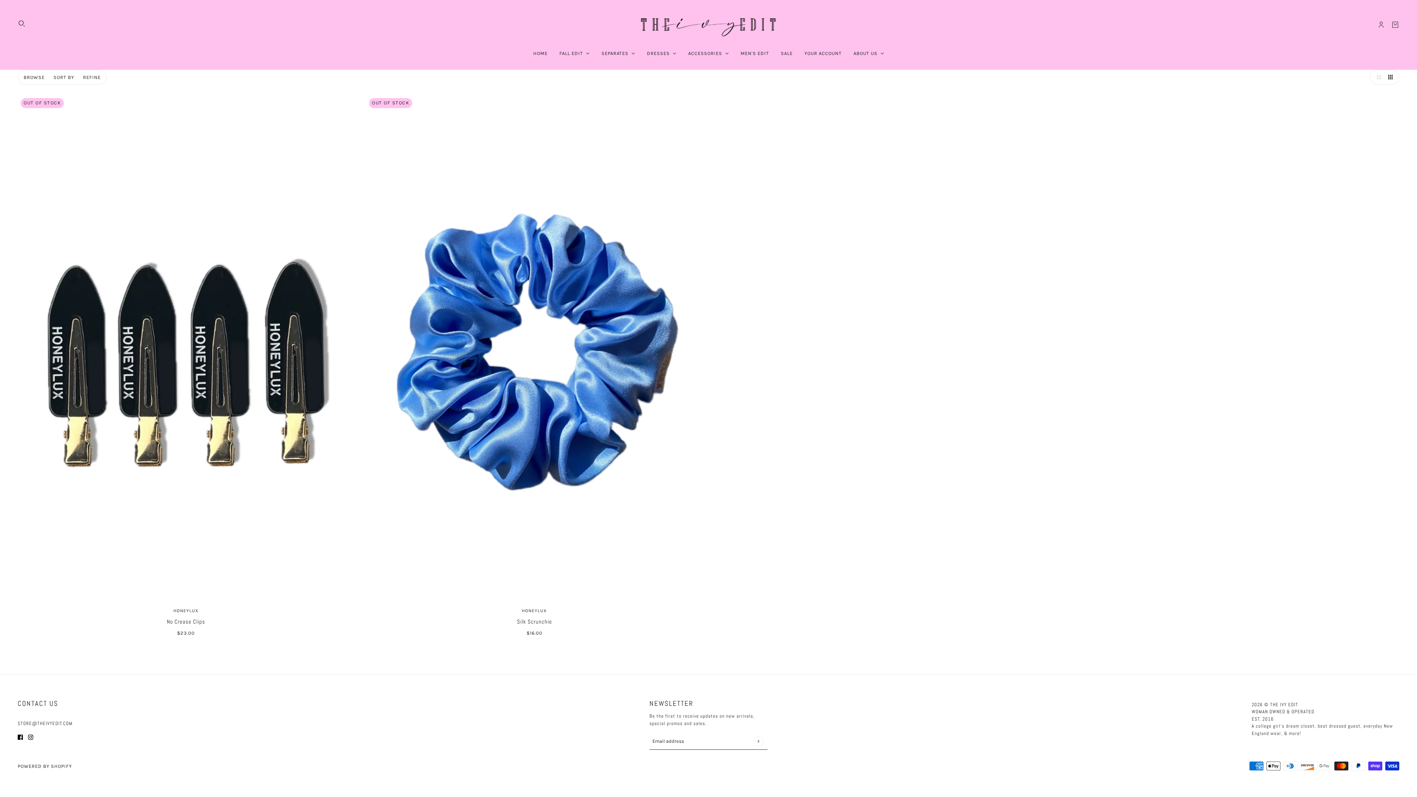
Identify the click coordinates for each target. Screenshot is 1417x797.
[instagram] (30, 737)
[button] (1377, 77)
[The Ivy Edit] (708, 25)
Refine (92, 77)
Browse (34, 77)
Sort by (64, 77)
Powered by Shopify (45, 766)
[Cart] (1395, 25)
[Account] (1381, 25)
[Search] (22, 24)
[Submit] (758, 741)
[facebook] (20, 737)
